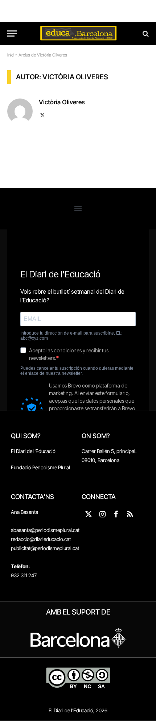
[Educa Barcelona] (78, 33)
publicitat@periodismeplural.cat (45, 548)
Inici (10, 55)
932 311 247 (24, 575)
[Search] (145, 33)
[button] (78, 208)
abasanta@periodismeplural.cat (45, 530)
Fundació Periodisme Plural (40, 467)
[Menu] (12, 33)
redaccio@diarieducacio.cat (41, 539)
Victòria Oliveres (62, 102)
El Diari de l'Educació (33, 451)
